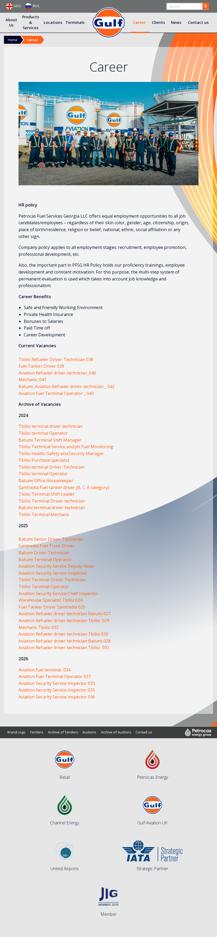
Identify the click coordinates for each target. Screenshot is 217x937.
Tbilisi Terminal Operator (44, 587)
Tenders (36, 732)
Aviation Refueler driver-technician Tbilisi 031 (64, 647)
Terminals (74, 22)
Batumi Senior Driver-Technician (51, 539)
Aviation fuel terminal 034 (44, 670)
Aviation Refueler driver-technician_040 (57, 373)
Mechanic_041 (32, 379)
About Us (11, 22)
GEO (17, 5)
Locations (53, 22)
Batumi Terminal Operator (45, 559)
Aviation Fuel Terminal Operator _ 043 (56, 393)
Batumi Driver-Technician (44, 553)
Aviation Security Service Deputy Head (56, 566)
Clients (158, 22)
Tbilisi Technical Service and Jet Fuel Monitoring (66, 447)
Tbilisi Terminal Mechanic (44, 514)
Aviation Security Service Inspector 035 (57, 690)
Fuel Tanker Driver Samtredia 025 (52, 607)
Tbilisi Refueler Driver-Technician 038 (56, 359)
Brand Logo (16, 732)
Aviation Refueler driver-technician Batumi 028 (65, 641)
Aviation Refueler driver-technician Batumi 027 (65, 614)
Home (12, 39)
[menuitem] (12, 22)
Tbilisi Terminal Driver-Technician (52, 580)
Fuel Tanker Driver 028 (41, 366)
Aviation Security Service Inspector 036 (57, 697)
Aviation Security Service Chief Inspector (58, 593)
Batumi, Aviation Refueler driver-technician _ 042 (67, 386)
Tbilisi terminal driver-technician (51, 426)
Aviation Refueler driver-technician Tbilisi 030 (63, 634)
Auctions (89, 732)
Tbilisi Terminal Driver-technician (52, 501)
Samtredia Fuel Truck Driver (46, 546)
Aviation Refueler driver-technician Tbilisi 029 (64, 620)
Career (139, 22)
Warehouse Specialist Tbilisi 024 (50, 600)
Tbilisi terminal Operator (43, 433)
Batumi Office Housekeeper (46, 480)
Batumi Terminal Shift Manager (50, 440)
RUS (36, 5)
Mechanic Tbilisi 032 (38, 627)
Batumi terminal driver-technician (52, 508)
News (176, 22)
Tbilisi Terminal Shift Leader (47, 494)
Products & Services (30, 22)
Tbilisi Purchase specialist (44, 460)
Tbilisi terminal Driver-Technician (52, 467)
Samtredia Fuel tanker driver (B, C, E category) (64, 487)
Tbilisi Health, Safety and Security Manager (61, 453)
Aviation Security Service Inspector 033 (57, 683)
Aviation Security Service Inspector (53, 573)
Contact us (198, 22)
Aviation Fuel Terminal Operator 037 (55, 676)
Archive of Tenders (63, 732)
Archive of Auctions (116, 732)
